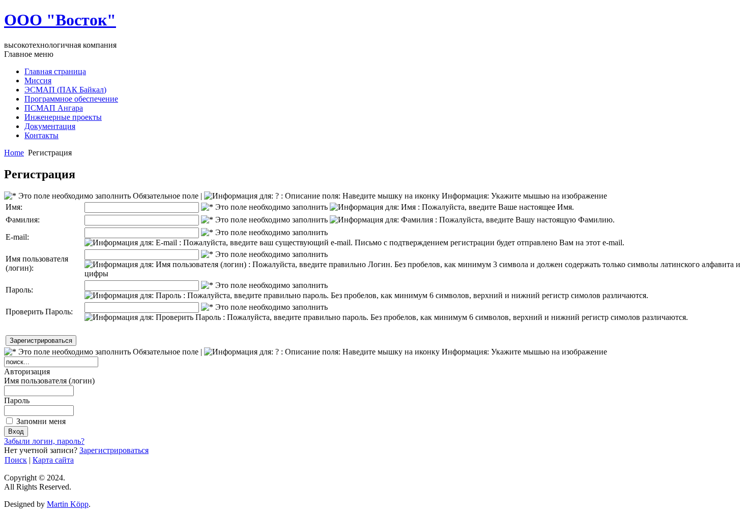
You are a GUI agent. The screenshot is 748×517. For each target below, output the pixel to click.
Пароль (17, 400)
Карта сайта (53, 460)
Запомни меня (41, 421)
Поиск (16, 460)
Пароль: (19, 289)
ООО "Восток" (60, 20)
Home (14, 152)
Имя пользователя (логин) (49, 380)
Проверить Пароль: (39, 311)
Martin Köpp (68, 504)
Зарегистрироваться (114, 450)
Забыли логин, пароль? (44, 441)
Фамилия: (23, 219)
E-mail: (17, 237)
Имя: (14, 207)
